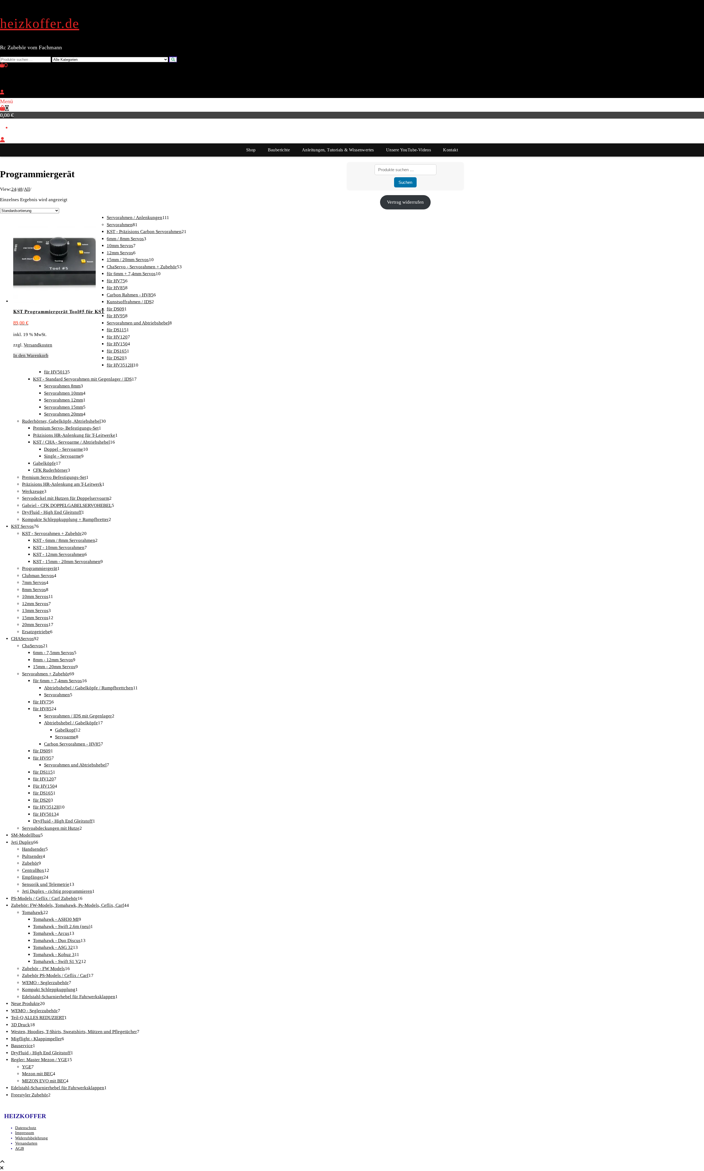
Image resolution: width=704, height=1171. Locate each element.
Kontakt (450, 150)
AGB (19, 1148)
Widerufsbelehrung (31, 1138)
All (27, 189)
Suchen (405, 182)
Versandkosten (38, 345)
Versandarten (26, 1143)
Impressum (24, 1133)
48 (20, 189)
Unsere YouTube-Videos (408, 150)
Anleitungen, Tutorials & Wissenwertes (338, 150)
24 (13, 189)
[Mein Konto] (2, 92)
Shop (251, 150)
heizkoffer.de (39, 23)
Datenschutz (25, 1128)
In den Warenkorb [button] (30, 355)
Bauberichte (279, 150)
